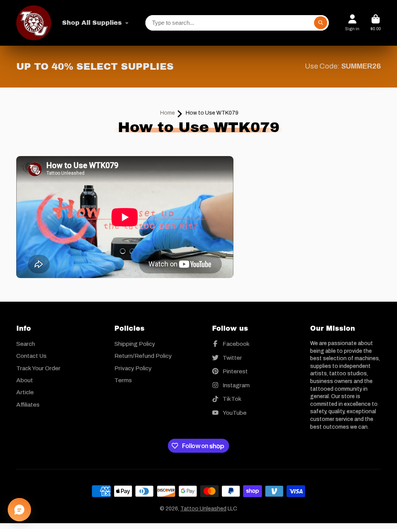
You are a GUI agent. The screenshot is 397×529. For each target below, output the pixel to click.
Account (352, 22)
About (24, 380)
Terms (123, 380)
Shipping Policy (134, 343)
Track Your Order (38, 368)
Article (25, 392)
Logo (33, 23)
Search (25, 343)
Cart (375, 22)
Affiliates (28, 404)
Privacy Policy (133, 368)
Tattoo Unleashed (203, 509)
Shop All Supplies (92, 22)
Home (167, 113)
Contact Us (31, 355)
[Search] (320, 22)
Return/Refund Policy (143, 355)
